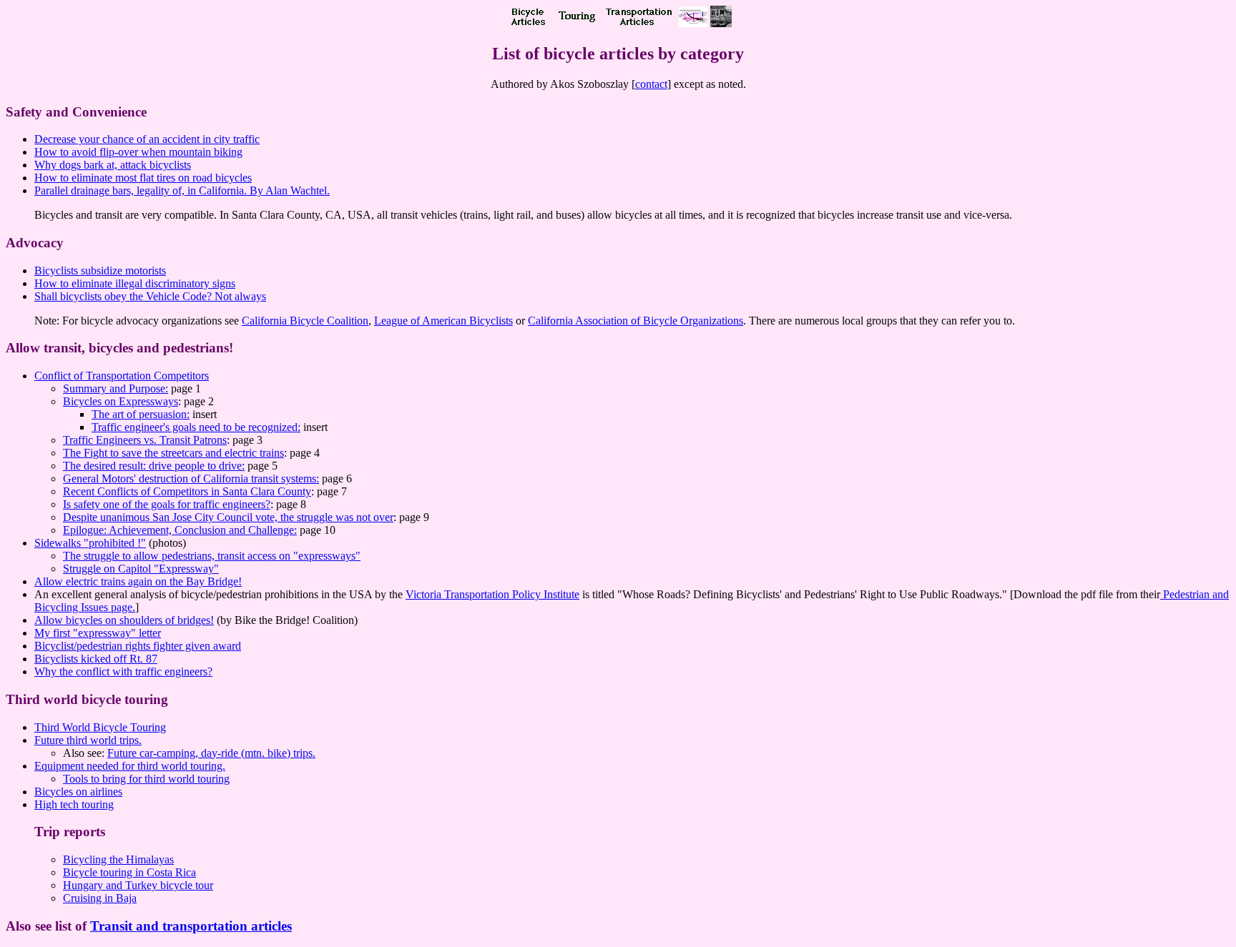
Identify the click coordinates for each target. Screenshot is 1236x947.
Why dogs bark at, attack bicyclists (112, 165)
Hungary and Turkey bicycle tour (138, 885)
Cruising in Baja (100, 898)
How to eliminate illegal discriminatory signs (134, 283)
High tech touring (74, 804)
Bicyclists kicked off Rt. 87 (95, 659)
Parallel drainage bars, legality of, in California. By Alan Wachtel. (182, 190)
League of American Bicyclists (443, 320)
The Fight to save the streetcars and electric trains (173, 453)
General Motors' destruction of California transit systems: (191, 478)
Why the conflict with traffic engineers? (123, 671)
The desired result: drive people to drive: (154, 466)
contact (651, 84)
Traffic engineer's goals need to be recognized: (196, 427)
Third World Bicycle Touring (100, 727)
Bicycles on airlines (78, 791)
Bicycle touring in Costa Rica (129, 872)
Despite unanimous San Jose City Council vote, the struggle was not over (228, 517)
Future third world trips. (88, 740)
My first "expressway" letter (97, 633)
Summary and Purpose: (115, 388)
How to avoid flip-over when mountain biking (138, 152)
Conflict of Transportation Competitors (121, 376)
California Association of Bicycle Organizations (635, 320)
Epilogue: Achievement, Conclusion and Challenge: (180, 530)
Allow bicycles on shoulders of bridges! (124, 620)
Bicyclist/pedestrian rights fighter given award (137, 646)
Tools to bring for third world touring (146, 779)
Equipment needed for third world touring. (129, 766)
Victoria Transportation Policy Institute (492, 594)
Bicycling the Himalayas (118, 859)
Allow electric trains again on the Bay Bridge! (138, 581)
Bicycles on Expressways (120, 401)
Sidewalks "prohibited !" (90, 543)
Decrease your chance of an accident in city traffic (147, 139)
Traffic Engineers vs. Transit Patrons (145, 440)
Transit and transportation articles (191, 925)
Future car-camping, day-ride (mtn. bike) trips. (211, 753)
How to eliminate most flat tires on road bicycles (143, 178)
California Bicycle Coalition (305, 320)
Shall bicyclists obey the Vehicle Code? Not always (150, 296)
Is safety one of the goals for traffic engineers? (166, 504)
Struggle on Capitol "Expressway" (141, 568)
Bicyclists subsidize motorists (100, 270)
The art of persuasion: (141, 414)
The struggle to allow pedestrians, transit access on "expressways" (211, 556)
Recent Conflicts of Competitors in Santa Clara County (187, 491)
